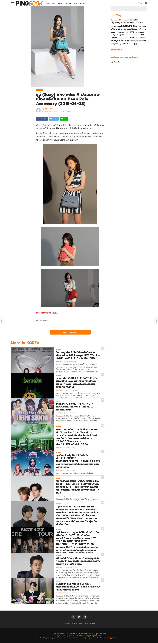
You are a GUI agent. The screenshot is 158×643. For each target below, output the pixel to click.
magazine (121, 35)
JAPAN (68, 3)
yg (135, 43)
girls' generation (127, 29)
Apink (127, 20)
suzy (143, 40)
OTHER (82, 3)
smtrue (136, 38)
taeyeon (114, 43)
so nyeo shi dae (120, 40)
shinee (127, 38)
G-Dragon (142, 26)
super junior (135, 41)
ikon (142, 29)
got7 (138, 29)
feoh (137, 26)
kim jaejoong (139, 32)
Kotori (60, 361)
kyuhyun (114, 35)
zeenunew (140, 44)
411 (119, 19)
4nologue (114, 20)
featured (128, 25)
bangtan (134, 19)
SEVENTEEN (120, 38)
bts (131, 22)
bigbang (115, 22)
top (120, 44)
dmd (141, 23)
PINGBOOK (49, 109)
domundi (113, 26)
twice (125, 43)
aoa (123, 20)
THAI (75, 3)
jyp (132, 32)
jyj (129, 32)
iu (145, 29)
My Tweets (115, 62)
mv (131, 35)
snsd (142, 37)
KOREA (60, 3)
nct (134, 35)
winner (131, 44)
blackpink (125, 23)
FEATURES (50, 3)
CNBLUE (136, 23)
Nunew (138, 35)
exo (119, 26)
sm (132, 37)
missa (128, 35)
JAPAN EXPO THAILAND (119, 32)
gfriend (114, 29)
